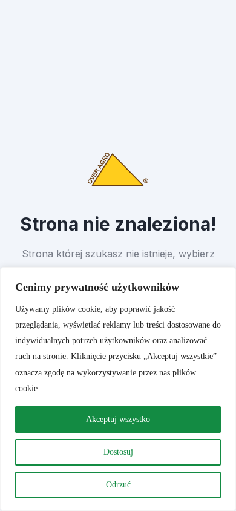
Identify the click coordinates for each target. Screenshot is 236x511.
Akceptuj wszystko (118, 419)
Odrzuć (118, 484)
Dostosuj (118, 452)
